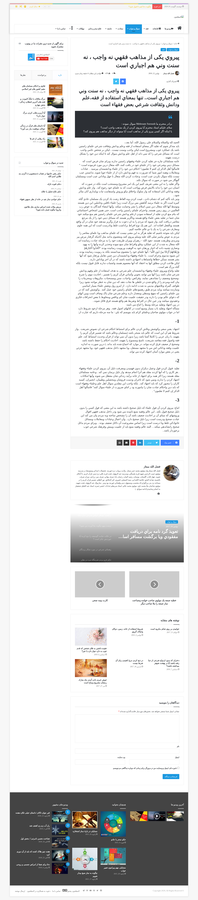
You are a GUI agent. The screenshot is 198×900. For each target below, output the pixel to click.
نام (178, 746)
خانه (176, 44)
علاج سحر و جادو (95, 29)
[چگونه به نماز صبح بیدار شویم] (84, 859)
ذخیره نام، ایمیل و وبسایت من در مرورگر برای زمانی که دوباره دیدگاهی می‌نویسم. (145, 768)
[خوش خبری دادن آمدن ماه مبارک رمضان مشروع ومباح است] (91, 668)
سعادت (120, 29)
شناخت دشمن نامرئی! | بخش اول (35, 839)
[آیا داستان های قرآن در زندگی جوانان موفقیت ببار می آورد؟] (55, 129)
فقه (147, 29)
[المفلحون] (179, 16)
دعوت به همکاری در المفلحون (38, 891)
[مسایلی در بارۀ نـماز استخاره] (84, 819)
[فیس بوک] (123, 81)
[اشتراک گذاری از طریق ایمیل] (126, 443)
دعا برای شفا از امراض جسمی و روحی (33, 864)
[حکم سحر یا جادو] (113, 824)
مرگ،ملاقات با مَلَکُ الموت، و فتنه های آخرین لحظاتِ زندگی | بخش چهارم (32, 102)
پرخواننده (42, 75)
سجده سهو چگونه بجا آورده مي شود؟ (150, 534)
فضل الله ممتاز (168, 73)
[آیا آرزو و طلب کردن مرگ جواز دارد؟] (55, 116)
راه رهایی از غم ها (37, 139)
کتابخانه (156, 29)
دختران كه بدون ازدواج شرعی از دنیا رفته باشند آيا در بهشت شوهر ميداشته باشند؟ (163, 663)
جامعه (109, 29)
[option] (127, 533)
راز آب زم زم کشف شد (39, 826)
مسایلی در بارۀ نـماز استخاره (85, 831)
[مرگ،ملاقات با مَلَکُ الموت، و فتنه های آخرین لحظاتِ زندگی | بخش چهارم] (55, 102)
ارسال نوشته (20, 891)
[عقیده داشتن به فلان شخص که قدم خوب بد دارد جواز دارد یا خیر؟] (91, 637)
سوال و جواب (134, 29)
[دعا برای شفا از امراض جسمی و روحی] (60, 868)
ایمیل (177, 757)
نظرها (23, 75)
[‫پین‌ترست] (133, 443)
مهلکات (81, 29)
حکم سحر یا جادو (118, 839)
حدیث (174, 522)
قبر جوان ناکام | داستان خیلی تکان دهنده (33, 813)
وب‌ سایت (121, 757)
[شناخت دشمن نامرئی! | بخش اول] (60, 842)
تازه (60, 75)
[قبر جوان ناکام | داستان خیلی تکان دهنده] (60, 816)
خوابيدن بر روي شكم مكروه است (164, 629)
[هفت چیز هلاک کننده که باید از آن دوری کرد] (60, 855)
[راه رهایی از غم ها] (55, 142)
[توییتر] (116, 81)
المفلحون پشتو (73, 891)
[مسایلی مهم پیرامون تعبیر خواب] (113, 856)
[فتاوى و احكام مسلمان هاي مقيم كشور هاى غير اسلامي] (55, 89)
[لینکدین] (140, 443)
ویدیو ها (168, 29)
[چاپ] (119, 443)
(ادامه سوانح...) (141, 489)
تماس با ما (61, 29)
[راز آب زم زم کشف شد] (60, 829)
